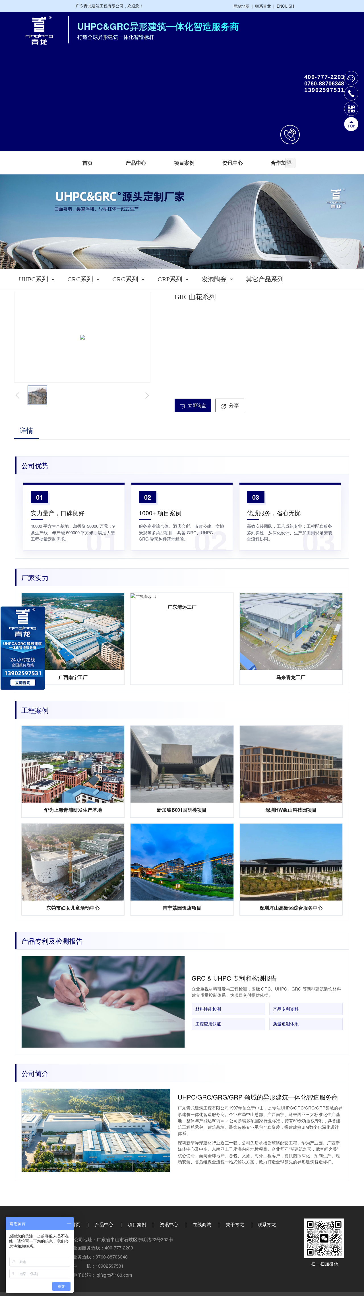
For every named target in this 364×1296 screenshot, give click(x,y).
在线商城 (202, 1224)
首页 (87, 163)
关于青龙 (235, 1224)
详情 (26, 430)
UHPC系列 (33, 279)
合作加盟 (281, 163)
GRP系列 (170, 279)
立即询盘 (196, 405)
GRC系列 (80, 279)
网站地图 (241, 6)
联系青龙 (263, 6)
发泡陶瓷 (214, 279)
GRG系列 (125, 279)
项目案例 (184, 163)
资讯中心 (232, 163)
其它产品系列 (265, 279)
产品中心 (136, 163)
